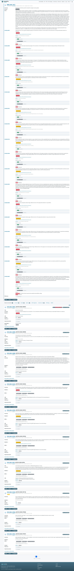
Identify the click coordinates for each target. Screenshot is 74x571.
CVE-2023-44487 (7, 276)
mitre (16, 502)
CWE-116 (17, 340)
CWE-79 (17, 113)
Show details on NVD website (9, 326)
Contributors (40, 567)
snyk (16, 317)
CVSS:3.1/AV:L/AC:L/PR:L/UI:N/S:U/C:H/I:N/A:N (23, 472)
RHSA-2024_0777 (11, 4)
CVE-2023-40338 (7, 231)
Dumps (39, 568)
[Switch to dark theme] (72, 1)
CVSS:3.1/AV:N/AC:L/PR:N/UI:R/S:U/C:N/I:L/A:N (23, 172)
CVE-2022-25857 (7, 30)
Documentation (40, 565)
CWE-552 (17, 81)
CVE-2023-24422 (11, 384)
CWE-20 (17, 98)
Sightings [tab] (28, 302)
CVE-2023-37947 (7, 168)
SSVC (5, 366)
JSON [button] (6, 299)
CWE (46, 1)
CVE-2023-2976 (6, 76)
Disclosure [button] (59, 1)
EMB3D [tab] (52, 302)
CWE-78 (17, 397)
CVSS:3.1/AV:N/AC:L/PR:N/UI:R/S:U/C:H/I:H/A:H (23, 157)
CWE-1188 (17, 66)
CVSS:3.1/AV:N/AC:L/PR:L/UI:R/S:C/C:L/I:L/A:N (23, 112)
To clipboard (15, 299)
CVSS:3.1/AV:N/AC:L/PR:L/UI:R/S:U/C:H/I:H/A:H (23, 205)
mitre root (19, 317)
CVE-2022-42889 (7, 60)
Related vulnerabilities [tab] (8, 302)
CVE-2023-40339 (7, 246)
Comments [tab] (17, 302)
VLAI (53, 307)
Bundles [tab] (22, 302)
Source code (58, 566)
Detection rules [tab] (41, 302)
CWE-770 (17, 145)
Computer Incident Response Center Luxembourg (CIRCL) (13, 569)
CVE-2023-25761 (7, 108)
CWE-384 (17, 158)
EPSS (63, 307)
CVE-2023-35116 (7, 139)
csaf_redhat (14, 5)
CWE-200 (17, 236)
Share (10, 299)
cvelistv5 (13, 308)
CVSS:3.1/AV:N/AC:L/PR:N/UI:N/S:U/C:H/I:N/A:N (23, 250)
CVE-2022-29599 (7, 45)
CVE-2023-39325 (7, 184)
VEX (44, 1)
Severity (5, 312)
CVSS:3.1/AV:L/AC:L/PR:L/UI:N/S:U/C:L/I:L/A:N (23, 80)
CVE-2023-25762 (7, 123)
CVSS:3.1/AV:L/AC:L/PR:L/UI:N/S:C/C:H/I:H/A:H (23, 391)
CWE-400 (17, 35)
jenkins (17, 398)
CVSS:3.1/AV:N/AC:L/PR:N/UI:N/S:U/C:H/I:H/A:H (23, 48)
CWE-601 (17, 174)
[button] (71, 1)
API (38, 566)
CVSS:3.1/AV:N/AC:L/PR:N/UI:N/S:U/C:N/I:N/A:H (23, 34)
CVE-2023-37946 (7, 153)
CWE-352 (17, 221)
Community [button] (55, 1)
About (69, 1)
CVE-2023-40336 (7, 202)
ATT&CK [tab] (47, 302)
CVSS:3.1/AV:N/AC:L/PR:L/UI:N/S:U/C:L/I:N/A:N (23, 235)
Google (17, 480)
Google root (20, 480)
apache (17, 341)
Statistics (63, 1)
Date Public (6, 323)
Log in (66, 1)
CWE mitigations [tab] (34, 302)
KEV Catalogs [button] (50, 1)
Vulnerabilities (41, 1)
